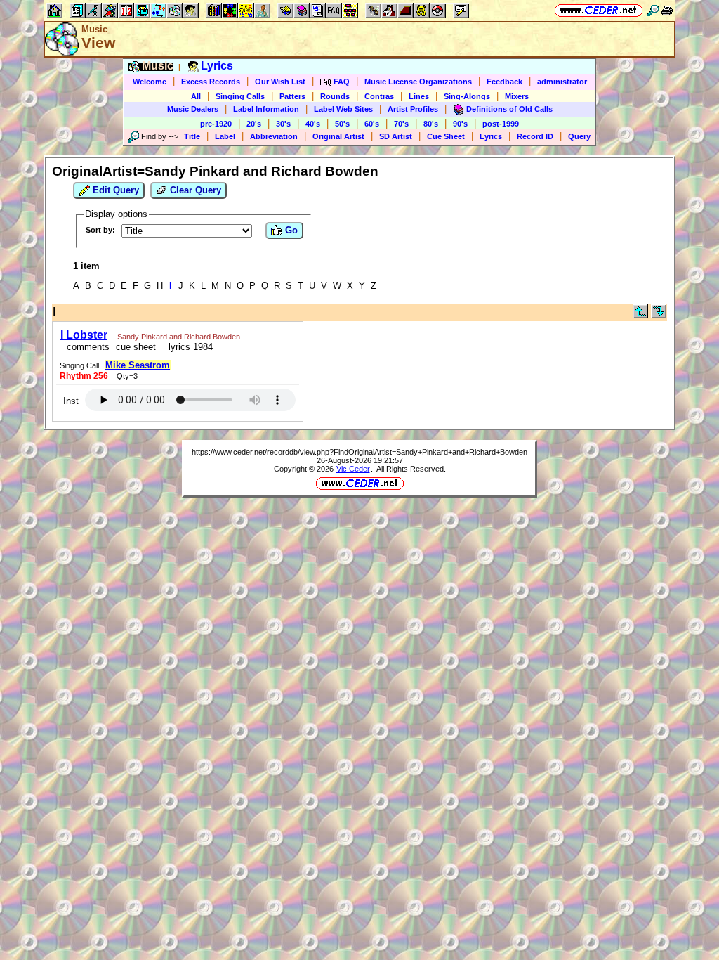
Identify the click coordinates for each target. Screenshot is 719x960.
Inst (71, 401)
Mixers (517, 96)
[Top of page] (640, 315)
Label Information (266, 109)
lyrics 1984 (188, 347)
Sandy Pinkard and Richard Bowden (178, 336)
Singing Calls (240, 96)
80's (430, 123)
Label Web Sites (343, 109)
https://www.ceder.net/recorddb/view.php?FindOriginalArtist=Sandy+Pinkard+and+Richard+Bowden (359, 452)
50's (342, 123)
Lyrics (491, 136)
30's (283, 123)
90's (460, 123)
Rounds (335, 96)
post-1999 (500, 123)
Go (290, 230)
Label (225, 136)
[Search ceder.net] (653, 10)
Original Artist (338, 136)
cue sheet (136, 347)
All (196, 96)
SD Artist (395, 136)
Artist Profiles (413, 109)
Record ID (535, 136)
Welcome (149, 81)
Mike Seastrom (137, 365)
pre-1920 (216, 123)
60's (371, 123)
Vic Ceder (353, 469)
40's (312, 123)
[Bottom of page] (658, 315)
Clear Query (194, 190)
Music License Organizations (418, 81)
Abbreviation (274, 136)
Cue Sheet (446, 136)
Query (579, 136)
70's (401, 123)
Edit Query (114, 190)
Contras (379, 96)
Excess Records (210, 81)
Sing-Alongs (467, 96)
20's (253, 123)
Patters (292, 96)
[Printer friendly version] (667, 10)
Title (192, 136)
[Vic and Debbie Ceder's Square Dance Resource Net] (599, 10)
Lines (419, 96)
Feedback (504, 81)
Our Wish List (280, 81)
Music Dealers (192, 109)
